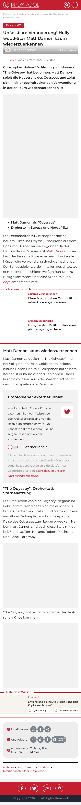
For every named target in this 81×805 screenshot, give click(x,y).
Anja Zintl (16, 60)
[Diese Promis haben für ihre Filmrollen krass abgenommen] (13, 305)
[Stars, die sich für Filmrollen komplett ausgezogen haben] (13, 330)
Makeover (39, 771)
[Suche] (67, 5)
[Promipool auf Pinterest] (59, 788)
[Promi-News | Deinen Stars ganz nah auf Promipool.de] (33, 5)
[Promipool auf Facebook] (21, 788)
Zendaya (44, 767)
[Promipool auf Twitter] (34, 788)
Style (12, 14)
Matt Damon (56, 251)
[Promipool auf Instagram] (46, 788)
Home (6, 14)
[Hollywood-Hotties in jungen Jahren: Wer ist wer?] (13, 704)
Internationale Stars (16, 771)
